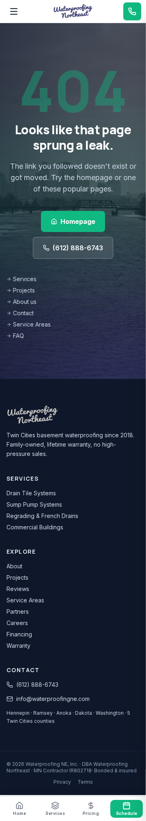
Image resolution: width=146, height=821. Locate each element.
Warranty (18, 645)
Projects (24, 290)
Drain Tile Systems (31, 493)
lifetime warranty (68, 444)
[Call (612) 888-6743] (132, 11)
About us (24, 301)
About (14, 566)
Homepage (77, 221)
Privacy (62, 782)
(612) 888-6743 (78, 248)
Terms (85, 782)
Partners (17, 611)
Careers (17, 622)
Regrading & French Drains (42, 515)
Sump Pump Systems (34, 504)
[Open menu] (14, 11)
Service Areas (32, 324)
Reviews (17, 588)
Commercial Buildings (34, 527)
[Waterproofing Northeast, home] (73, 11)
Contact (23, 312)
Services (24, 278)
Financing (19, 634)
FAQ (18, 335)
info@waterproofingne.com (53, 698)
